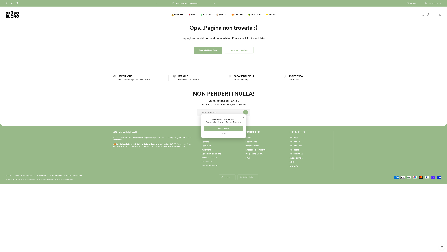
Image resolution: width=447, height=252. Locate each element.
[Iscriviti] (245, 112)
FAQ (247, 158)
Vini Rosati (294, 150)
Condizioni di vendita (211, 153)
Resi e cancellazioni (210, 165)
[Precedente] (156, 3)
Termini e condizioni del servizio (46, 179)
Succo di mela (296, 158)
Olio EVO (293, 166)
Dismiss (223, 133)
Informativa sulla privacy (28, 179)
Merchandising (252, 145)
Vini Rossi (293, 137)
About (248, 137)
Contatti (205, 141)
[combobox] (413, 3)
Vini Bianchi (294, 141)
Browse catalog (223, 128)
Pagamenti (206, 150)
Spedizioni (206, 145)
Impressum (206, 161)
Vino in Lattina (296, 153)
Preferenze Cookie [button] (209, 158)
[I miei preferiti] (434, 14)
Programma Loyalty (254, 153)
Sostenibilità (251, 141)
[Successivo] (214, 3)
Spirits (292, 162)
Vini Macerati (295, 145)
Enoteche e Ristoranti (255, 150)
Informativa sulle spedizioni (65, 179)
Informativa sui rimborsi (13, 179)
